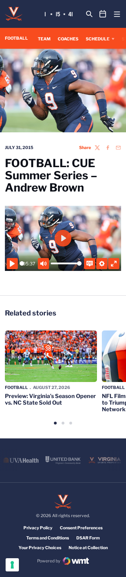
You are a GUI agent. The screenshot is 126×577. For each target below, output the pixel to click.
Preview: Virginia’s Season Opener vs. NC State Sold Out (50, 399)
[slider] (22, 263)
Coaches (68, 38)
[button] (55, 423)
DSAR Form (88, 537)
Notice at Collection (88, 547)
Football (16, 387)
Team (44, 38)
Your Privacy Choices (40, 547)
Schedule (98, 38)
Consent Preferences (81, 527)
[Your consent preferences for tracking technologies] (12, 564)
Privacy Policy (37, 527)
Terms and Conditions (47, 537)
